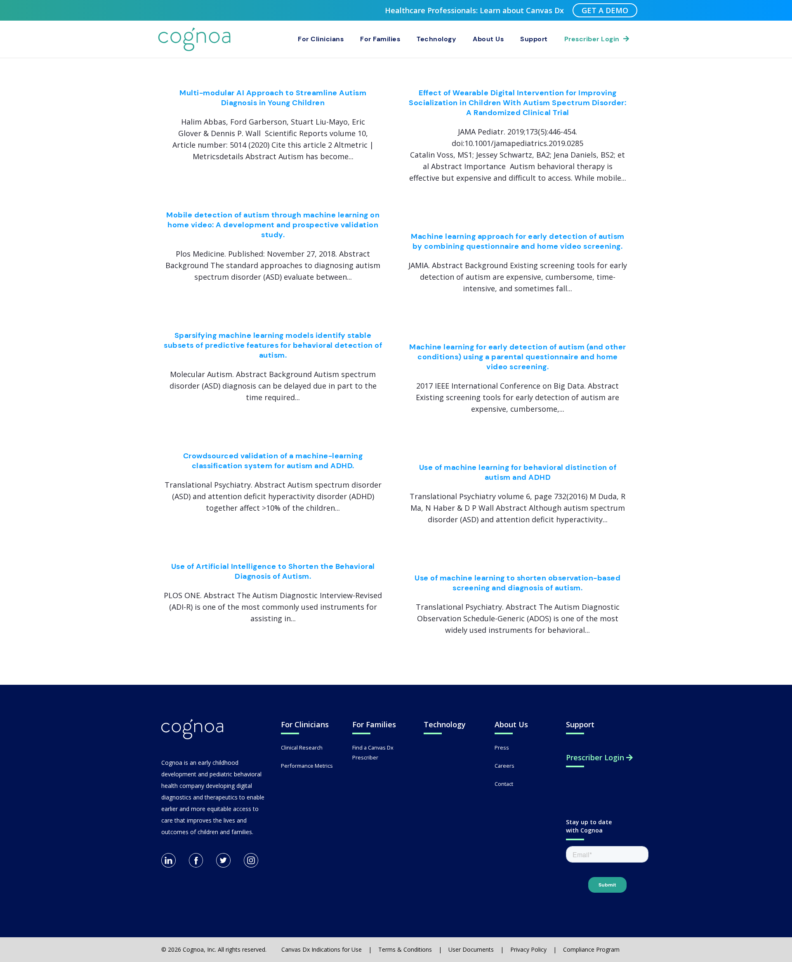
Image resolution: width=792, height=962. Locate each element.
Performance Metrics (307, 765)
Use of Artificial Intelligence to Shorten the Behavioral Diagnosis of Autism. (273, 571)
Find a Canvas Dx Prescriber (373, 752)
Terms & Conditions (405, 949)
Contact (504, 784)
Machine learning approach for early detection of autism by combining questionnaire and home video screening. (518, 241)
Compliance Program (591, 949)
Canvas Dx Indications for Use (321, 949)
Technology (436, 39)
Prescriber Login (593, 39)
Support (534, 39)
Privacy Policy (528, 949)
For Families (380, 39)
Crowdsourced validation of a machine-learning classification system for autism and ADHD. (273, 461)
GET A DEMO (605, 10)
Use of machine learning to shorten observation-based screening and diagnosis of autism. (517, 583)
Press (502, 747)
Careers (504, 765)
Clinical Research (302, 747)
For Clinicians (321, 39)
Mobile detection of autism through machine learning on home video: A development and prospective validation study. (273, 225)
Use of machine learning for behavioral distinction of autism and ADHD (518, 472)
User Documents (471, 949)
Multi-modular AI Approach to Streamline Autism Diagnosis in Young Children (272, 98)
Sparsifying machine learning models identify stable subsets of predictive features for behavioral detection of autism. (273, 345)
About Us (488, 39)
